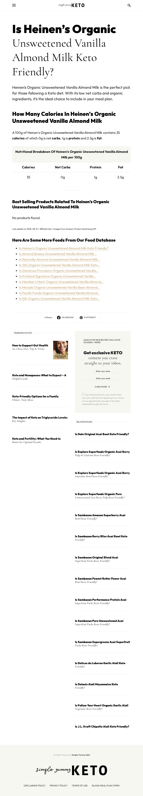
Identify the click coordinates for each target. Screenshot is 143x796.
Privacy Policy (58, 785)
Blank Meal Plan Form (105, 785)
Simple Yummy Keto (81, 755)
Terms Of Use (80, 785)
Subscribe (101, 387)
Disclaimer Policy (35, 785)
